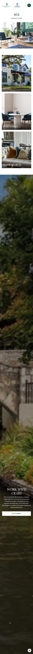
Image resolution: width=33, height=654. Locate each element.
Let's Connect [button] (16, 513)
